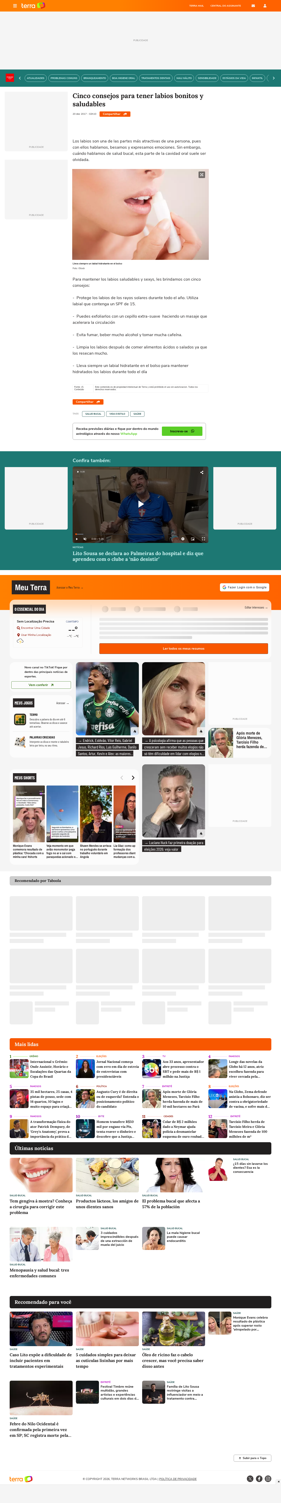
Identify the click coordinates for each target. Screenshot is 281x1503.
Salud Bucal (93, 413)
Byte (101, 1116)
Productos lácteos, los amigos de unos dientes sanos (107, 1203)
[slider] (140, 534)
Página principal (33, 5)
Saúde (137, 413)
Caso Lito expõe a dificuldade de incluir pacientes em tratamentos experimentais (41, 1360)
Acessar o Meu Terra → (70, 587)
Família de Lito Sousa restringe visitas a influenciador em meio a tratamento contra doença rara (185, 1393)
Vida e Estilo (117, 413)
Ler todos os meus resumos (183, 648)
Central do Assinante (225, 5)
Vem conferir (38, 685)
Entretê (167, 1086)
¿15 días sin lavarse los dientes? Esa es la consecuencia (250, 1168)
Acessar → (62, 703)
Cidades (168, 1116)
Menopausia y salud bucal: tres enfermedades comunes (39, 1272)
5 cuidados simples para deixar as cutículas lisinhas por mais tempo (106, 1360)
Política (101, 1086)
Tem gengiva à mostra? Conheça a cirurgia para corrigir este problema (41, 1206)
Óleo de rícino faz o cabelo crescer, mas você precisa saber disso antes (173, 1360)
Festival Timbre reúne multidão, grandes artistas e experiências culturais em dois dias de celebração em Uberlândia (119, 1393)
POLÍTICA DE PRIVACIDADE (178, 1479)
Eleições (101, 1056)
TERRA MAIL (196, 5)
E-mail (253, 5)
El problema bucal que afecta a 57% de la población (171, 1203)
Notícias (78, 547)
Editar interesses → (256, 607)
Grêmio (33, 1056)
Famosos (234, 1056)
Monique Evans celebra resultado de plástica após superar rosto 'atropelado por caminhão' (250, 1324)
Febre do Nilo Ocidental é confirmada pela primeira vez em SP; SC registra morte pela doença (39, 1429)
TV (164, 1056)
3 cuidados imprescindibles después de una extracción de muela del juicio (119, 1239)
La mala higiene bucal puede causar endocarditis (183, 1237)
